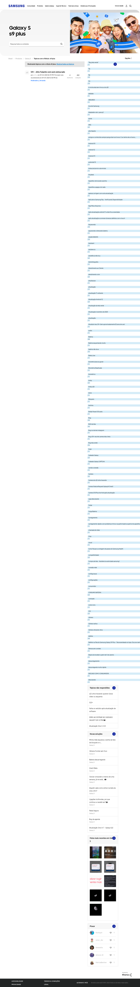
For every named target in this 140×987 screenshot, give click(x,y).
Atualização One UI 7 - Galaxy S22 (101, 828)
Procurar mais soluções (103, 734)
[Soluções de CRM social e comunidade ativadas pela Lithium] (126, 974)
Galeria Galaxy (49, 6)
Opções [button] (127, 58)
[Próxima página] (115, 64)
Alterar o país (82, 983)
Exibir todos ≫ (103, 688)
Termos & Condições (52, 981)
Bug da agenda (94, 819)
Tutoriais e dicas (73, 6)
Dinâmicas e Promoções (88, 6)
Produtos (40, 6)
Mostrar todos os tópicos (65, 64)
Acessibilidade (17, 981)
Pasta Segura (94, 811)
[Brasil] (16, 6)
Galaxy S (92, 745)
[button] (96, 852)
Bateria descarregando (97, 760)
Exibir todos (103, 838)
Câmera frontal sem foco (98, 751)
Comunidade (31, 6)
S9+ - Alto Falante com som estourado (48, 72)
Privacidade (16, 984)
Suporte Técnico (61, 6)
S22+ (91, 703)
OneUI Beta (93, 768)
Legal (46, 984)
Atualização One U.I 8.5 (97, 726)
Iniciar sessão (119, 6)
